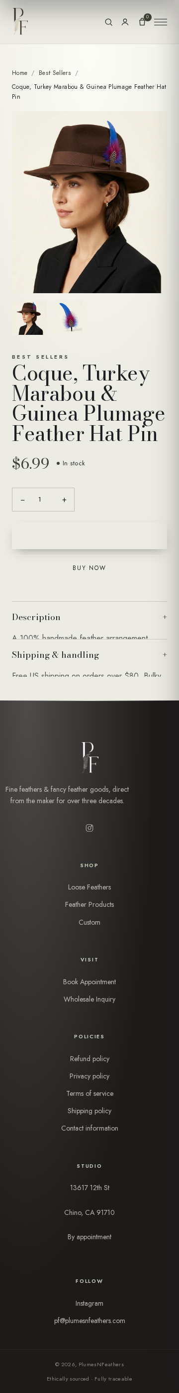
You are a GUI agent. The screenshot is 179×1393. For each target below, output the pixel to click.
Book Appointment (89, 982)
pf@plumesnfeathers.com (89, 1321)
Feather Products (89, 904)
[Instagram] (89, 828)
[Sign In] (125, 22)
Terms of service (89, 1093)
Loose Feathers (89, 887)
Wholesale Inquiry (89, 999)
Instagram (89, 1303)
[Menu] (160, 22)
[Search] (108, 22)
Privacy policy (89, 1076)
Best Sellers (55, 72)
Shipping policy (89, 1111)
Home (19, 72)
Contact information (89, 1128)
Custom (89, 922)
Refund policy (89, 1059)
